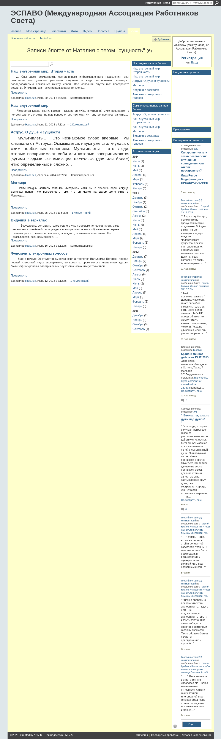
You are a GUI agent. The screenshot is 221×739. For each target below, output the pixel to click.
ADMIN (38, 735)
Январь (137, 188)
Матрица (18, 183)
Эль (196, 148)
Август (137, 215)
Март (136, 179)
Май (135, 170)
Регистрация (153, 3)
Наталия (30, 97)
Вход (166, 3)
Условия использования (197, 735)
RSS (175, 726)
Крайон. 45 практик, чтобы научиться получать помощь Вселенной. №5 (195, 529)
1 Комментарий (79, 124)
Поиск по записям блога (52, 64)
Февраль (138, 184)
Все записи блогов (23, 38)
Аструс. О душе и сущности (35, 132)
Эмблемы (142, 735)
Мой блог (46, 38)
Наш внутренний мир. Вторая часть (42, 71)
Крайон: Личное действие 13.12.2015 (194, 355)
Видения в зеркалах (29, 220)
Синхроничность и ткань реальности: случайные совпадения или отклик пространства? (194, 161)
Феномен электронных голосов (39, 253)
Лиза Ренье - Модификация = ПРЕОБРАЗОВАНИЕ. (194, 181)
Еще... (191, 724)
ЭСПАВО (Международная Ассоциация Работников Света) (105, 17)
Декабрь (138, 197)
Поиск (217, 3)
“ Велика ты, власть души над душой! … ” (195, 419)
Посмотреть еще (191, 391)
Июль (136, 161)
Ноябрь (137, 202)
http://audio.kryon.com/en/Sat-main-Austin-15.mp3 (194, 382)
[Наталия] (18, 58)
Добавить (163, 39)
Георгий (185, 200)
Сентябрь (139, 211)
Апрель (137, 174)
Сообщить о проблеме (165, 735)
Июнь (136, 165)
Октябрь (138, 206)
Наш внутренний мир (29, 105)
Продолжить (19, 92)
